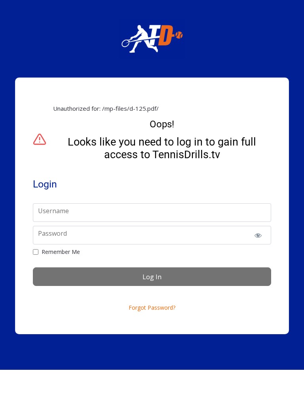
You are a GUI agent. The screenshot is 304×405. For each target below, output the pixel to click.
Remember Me (61, 251)
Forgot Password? (152, 307)
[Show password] (258, 235)
